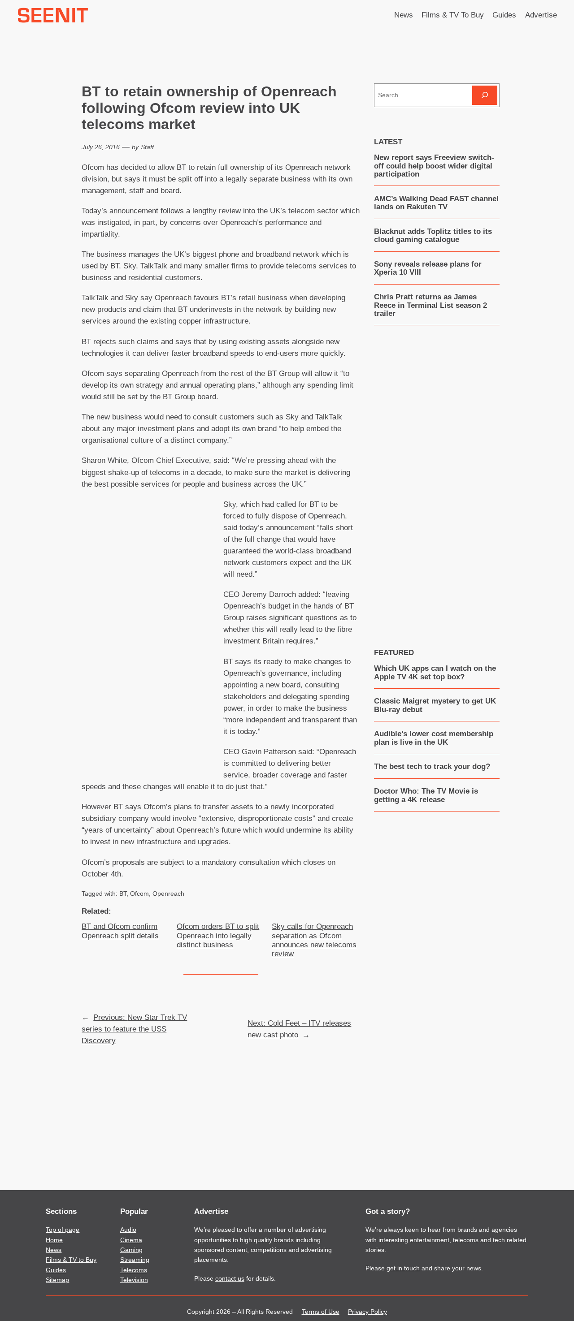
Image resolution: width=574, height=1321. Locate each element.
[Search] (484, 95)
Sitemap (57, 1279)
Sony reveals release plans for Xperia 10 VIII (428, 268)
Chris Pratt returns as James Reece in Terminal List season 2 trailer (430, 305)
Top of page (62, 1229)
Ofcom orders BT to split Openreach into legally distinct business (218, 935)
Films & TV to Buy (71, 1259)
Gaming (131, 1249)
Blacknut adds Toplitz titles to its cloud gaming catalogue (433, 236)
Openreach (168, 893)
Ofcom (139, 893)
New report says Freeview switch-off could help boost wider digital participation (434, 166)
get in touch (403, 1268)
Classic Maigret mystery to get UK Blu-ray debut (435, 705)
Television (134, 1279)
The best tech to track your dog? (432, 767)
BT (122, 893)
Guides (56, 1270)
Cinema (131, 1239)
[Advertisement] (152, 628)
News (53, 1249)
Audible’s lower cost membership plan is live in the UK (433, 738)
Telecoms (133, 1270)
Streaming (134, 1259)
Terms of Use (320, 1311)
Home (54, 1239)
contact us (229, 1278)
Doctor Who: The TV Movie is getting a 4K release (426, 795)
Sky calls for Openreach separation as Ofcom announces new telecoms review (314, 940)
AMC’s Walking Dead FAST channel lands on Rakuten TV (436, 203)
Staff (147, 147)
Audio (128, 1229)
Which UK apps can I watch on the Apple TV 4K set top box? (435, 673)
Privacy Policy (367, 1311)
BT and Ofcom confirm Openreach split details (120, 931)
